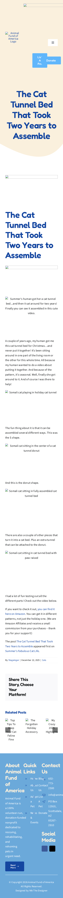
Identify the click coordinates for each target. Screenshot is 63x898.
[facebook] (45, 849)
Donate (42, 813)
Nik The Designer (38, 890)
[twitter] (52, 849)
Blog (41, 779)
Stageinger (13, 660)
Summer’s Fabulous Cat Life (22, 651)
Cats (44, 660)
